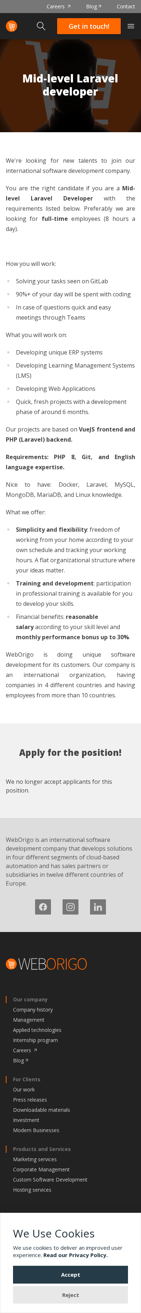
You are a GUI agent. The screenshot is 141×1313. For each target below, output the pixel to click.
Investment (26, 1120)
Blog (91, 6)
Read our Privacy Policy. (75, 1255)
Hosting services (32, 1189)
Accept (70, 1274)
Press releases (30, 1099)
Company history (33, 1009)
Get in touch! (89, 26)
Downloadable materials (41, 1109)
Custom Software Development (50, 1179)
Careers (56, 6)
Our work (24, 1089)
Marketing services (35, 1159)
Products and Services (42, 1149)
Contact (126, 6)
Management (28, 1019)
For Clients (26, 1079)
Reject (70, 1294)
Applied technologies (37, 1029)
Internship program (35, 1040)
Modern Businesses (36, 1130)
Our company (30, 999)
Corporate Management (41, 1169)
